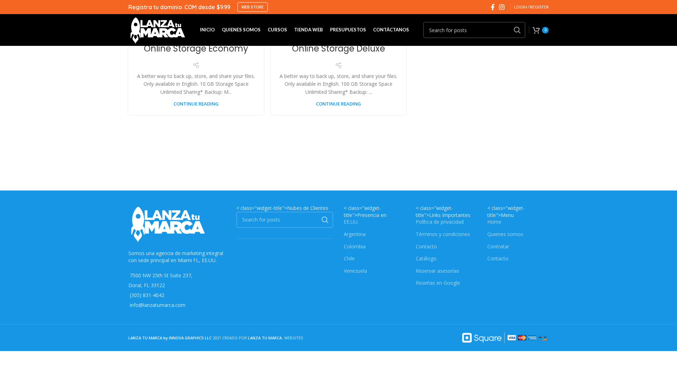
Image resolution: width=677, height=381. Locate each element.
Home (494, 221)
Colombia (355, 246)
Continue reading (196, 104)
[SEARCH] (517, 30)
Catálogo (426, 258)
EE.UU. (351, 221)
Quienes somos (505, 234)
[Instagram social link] (502, 7)
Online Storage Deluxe (338, 48)
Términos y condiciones (443, 234)
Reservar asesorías (437, 270)
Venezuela (355, 270)
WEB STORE (253, 7)
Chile (349, 258)
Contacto (426, 246)
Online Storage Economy (196, 48)
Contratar (498, 246)
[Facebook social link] (493, 7)
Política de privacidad (440, 221)
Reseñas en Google (438, 282)
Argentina (355, 234)
